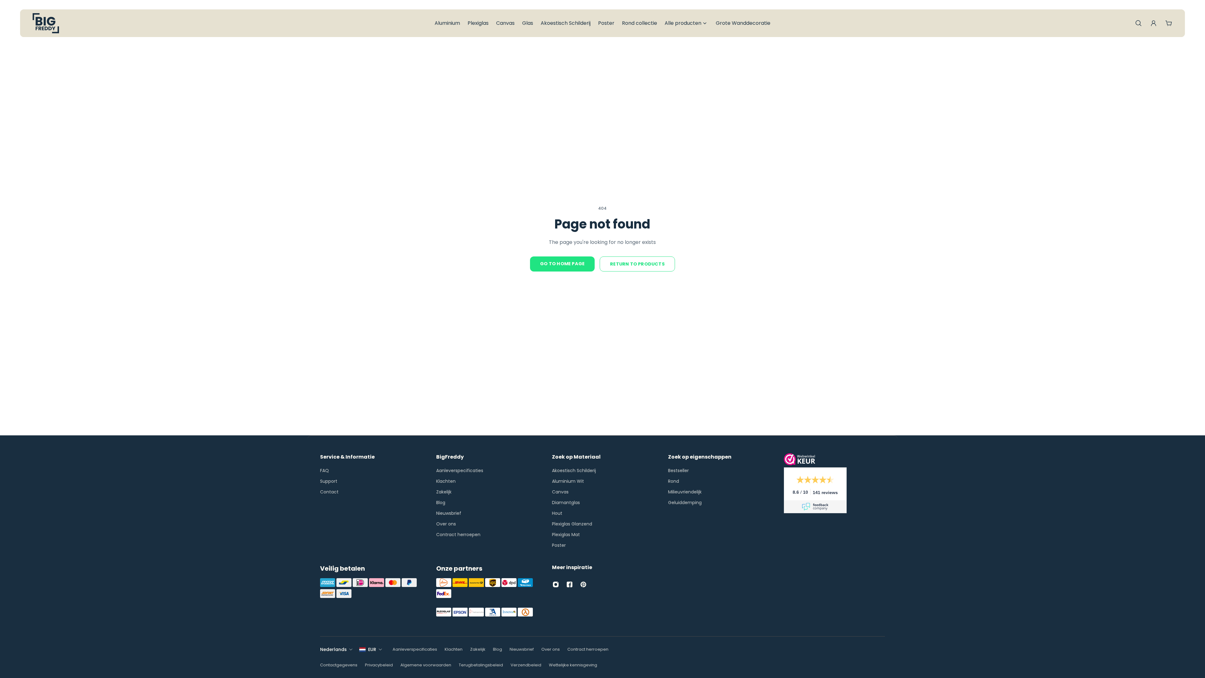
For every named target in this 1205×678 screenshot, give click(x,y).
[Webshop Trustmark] (799, 463)
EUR (372, 649)
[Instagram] (556, 584)
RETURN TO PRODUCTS (637, 264)
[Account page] (1153, 23)
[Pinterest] (583, 584)
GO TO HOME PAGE (562, 264)
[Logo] (46, 23)
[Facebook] (569, 584)
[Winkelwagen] (1168, 23)
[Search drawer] (1138, 23)
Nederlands (333, 649)
